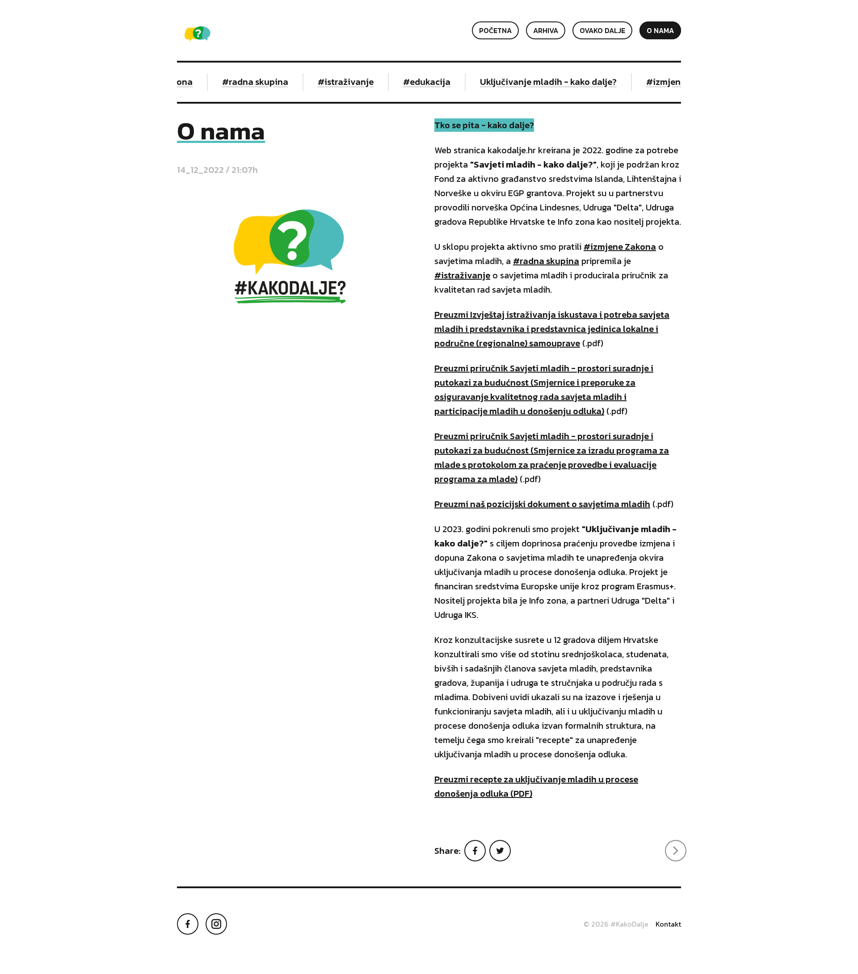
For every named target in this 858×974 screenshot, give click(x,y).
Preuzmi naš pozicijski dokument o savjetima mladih (542, 504)
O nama (660, 30)
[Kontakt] (675, 850)
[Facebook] (475, 850)
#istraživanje (334, 81)
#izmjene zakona (670, 81)
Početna (495, 30)
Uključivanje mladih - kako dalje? (536, 81)
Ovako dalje (602, 30)
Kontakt (668, 924)
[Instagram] (216, 924)
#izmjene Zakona (620, 246)
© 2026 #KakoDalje (616, 924)
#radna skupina (243, 81)
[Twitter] (500, 850)
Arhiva (545, 30)
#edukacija (415, 81)
